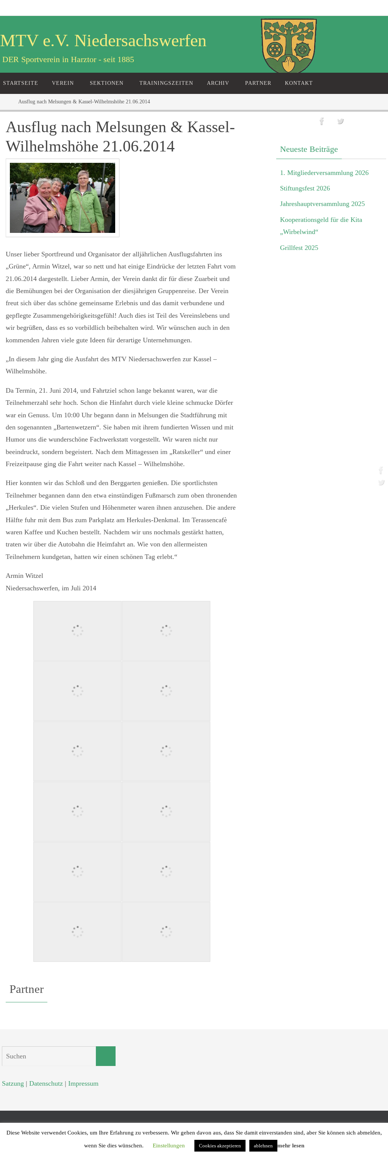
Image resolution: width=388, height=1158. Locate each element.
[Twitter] (380, 482)
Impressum (83, 1083)
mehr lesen (290, 1145)
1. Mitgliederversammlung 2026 (324, 172)
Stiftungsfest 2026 (305, 188)
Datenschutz (46, 1083)
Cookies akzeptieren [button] (220, 1146)
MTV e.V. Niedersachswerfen (103, 40)
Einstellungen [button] (169, 1145)
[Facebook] (380, 470)
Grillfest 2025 (299, 247)
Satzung (13, 1083)
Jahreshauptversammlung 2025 (322, 204)
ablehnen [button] (263, 1146)
